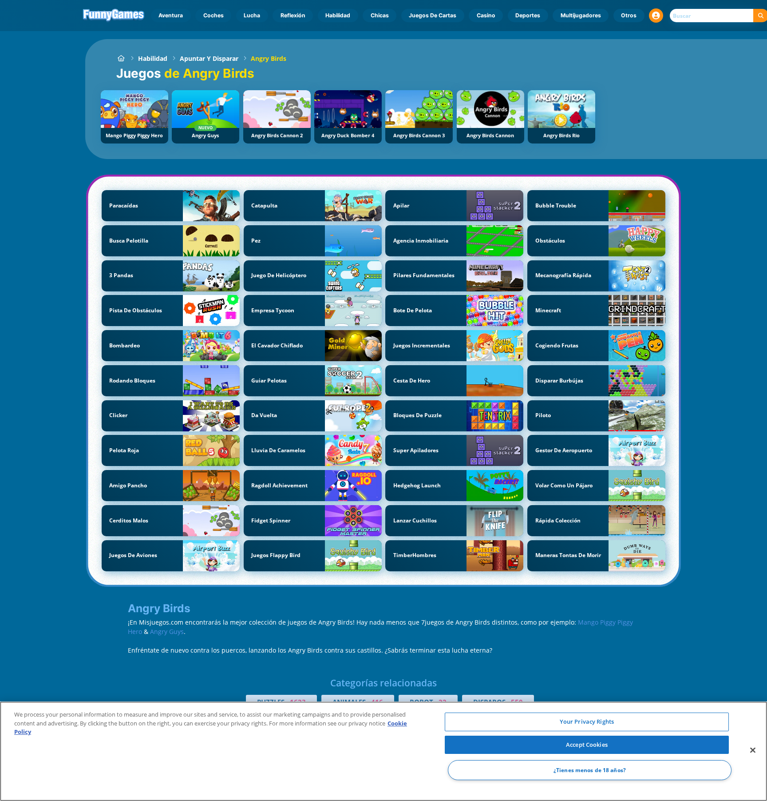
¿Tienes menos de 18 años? (590, 770)
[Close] (753, 750)
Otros (629, 15)
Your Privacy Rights (587, 721)
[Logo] (114, 15)
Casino (486, 15)
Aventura (170, 15)
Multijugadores (581, 15)
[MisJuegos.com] (121, 58)
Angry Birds (268, 58)
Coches (213, 15)
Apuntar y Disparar (209, 58)
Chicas (380, 15)
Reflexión (293, 15)
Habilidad (337, 15)
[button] (656, 15)
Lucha (252, 15)
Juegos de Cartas (432, 15)
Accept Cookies (587, 745)
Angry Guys (167, 631)
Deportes (527, 15)
